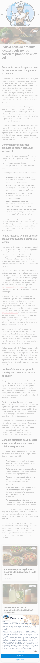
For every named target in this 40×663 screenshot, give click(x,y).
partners (14, 622)
